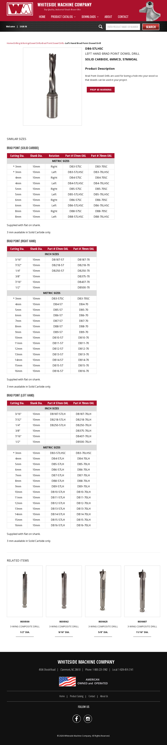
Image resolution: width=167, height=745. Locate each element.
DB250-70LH (83, 425)
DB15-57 (58, 365)
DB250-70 (84, 270)
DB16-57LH (58, 525)
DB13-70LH (84, 508)
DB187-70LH (83, 414)
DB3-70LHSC (101, 172)
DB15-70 (83, 365)
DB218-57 (58, 265)
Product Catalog (62, 16)
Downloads (89, 16)
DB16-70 (83, 371)
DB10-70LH (84, 492)
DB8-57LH (58, 481)
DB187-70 (84, 259)
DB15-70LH (84, 520)
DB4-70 (83, 304)
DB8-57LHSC (76, 216)
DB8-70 (83, 326)
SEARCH (151, 27)
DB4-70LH (83, 458)
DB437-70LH (83, 436)
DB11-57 (58, 343)
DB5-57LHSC (76, 194)
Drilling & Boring (21, 43)
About (108, 16)
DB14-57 (58, 360)
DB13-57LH (58, 508)
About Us (104, 696)
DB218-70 (84, 265)
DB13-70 (83, 354)
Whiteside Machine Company (77, 735)
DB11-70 (83, 343)
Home (42, 16)
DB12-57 (58, 348)
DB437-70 (84, 282)
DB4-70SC (101, 177)
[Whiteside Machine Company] (20, 9)
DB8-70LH (83, 481)
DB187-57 (58, 259)
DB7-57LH (58, 475)
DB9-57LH (58, 486)
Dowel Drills (35, 43)
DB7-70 (83, 321)
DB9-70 (83, 332)
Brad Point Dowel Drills (53, 43)
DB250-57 (58, 270)
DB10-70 (83, 337)
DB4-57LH (58, 458)
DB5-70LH (83, 464)
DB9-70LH (83, 486)
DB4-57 (57, 304)
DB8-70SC (101, 211)
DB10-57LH (58, 492)
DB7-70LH (83, 475)
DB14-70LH (84, 514)
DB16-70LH (84, 525)
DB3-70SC (101, 166)
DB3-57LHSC (76, 172)
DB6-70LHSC (101, 205)
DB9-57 (57, 332)
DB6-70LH (83, 469)
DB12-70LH (84, 503)
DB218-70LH (83, 419)
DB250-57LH (58, 425)
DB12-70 (83, 348)
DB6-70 (83, 315)
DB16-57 (58, 371)
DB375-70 (84, 276)
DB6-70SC (101, 200)
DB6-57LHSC (76, 205)
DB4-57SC (75, 177)
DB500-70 (84, 287)
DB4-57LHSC (76, 183)
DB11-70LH (84, 497)
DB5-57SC (75, 189)
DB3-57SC (75, 166)
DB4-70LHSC (101, 183)
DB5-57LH (58, 464)
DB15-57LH (58, 520)
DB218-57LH (58, 419)
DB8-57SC (75, 211)
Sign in (23, 26)
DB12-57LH (58, 503)
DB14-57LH (58, 514)
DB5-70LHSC (101, 194)
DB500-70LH (83, 442)
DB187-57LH (58, 414)
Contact (123, 16)
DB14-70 (83, 360)
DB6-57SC (75, 200)
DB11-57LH (58, 497)
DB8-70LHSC (101, 216)
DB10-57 (58, 337)
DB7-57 (57, 321)
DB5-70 (83, 310)
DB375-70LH (83, 430)
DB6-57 (57, 315)
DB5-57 (57, 310)
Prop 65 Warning (100, 89)
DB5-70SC (101, 189)
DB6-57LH (58, 469)
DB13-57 (58, 354)
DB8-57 (57, 326)
